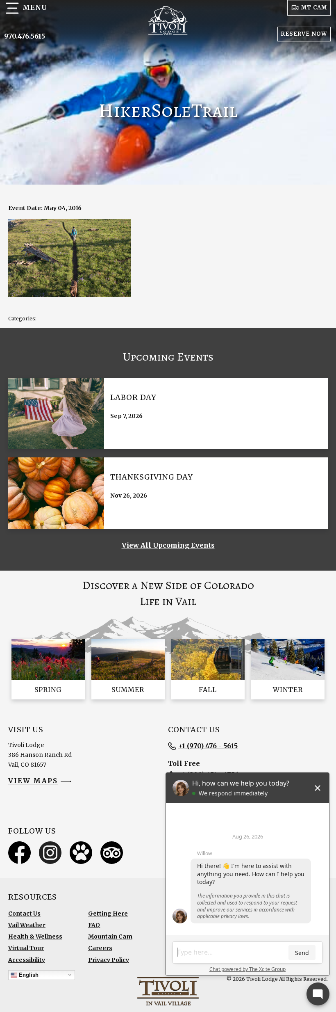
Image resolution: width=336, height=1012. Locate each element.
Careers (100, 948)
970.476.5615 (24, 36)
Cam (314, 7)
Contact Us (24, 913)
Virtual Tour (26, 948)
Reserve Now (304, 33)
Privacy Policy (108, 960)
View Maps (33, 781)
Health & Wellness (35, 936)
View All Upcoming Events (168, 545)
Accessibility (26, 960)
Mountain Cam (110, 936)
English (28, 974)
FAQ (94, 925)
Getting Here (108, 913)
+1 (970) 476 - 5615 (208, 746)
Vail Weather (26, 925)
